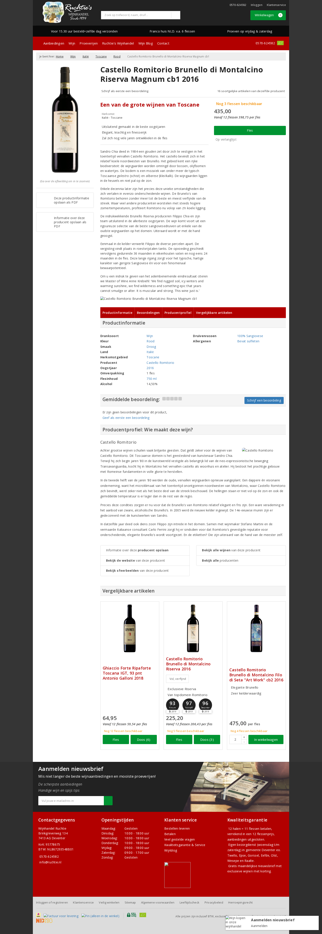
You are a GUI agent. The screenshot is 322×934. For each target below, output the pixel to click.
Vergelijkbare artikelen (214, 313)
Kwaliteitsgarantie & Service (184, 845)
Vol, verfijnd (178, 679)
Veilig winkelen (109, 902)
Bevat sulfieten (248, 341)
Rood (116, 56)
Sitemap (130, 902)
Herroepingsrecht (240, 902)
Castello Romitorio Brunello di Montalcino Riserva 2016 (188, 663)
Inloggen (256, 5)
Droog (151, 347)
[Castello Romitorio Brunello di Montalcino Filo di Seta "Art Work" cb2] (256, 628)
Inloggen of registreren (52, 902)
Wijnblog (170, 850)
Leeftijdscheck (190, 902)
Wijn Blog (145, 43)
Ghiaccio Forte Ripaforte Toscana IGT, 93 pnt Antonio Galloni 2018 (127, 673)
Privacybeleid (214, 902)
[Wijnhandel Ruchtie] (67, 12)
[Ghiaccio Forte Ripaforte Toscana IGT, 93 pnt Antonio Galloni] (130, 628)
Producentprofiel (178, 313)
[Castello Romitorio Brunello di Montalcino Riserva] (193, 628)
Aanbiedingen (53, 43)
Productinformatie (118, 313)
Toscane (101, 56)
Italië (86, 56)
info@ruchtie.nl (50, 862)
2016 (150, 368)
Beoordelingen (148, 313)
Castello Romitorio (160, 363)
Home (60, 56)
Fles (250, 130)
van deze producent (135, 560)
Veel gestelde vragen (179, 839)
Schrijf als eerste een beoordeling (125, 91)
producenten (220, 560)
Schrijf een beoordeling (264, 400)
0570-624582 (238, 5)
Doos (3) (207, 739)
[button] (172, 705)
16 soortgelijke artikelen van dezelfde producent (251, 91)
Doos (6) (143, 739)
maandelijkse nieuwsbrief (256, 866)
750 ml (152, 379)
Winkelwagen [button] (268, 15)
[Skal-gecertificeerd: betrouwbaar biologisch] (280, 43)
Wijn (72, 43)
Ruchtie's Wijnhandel (118, 43)
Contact (163, 43)
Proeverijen (89, 43)
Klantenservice (276, 5)
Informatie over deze (137, 550)
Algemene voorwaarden (157, 902)
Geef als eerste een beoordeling (126, 418)
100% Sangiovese (250, 336)
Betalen (170, 834)
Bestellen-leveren (177, 828)
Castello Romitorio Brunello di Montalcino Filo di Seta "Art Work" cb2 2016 (256, 674)
